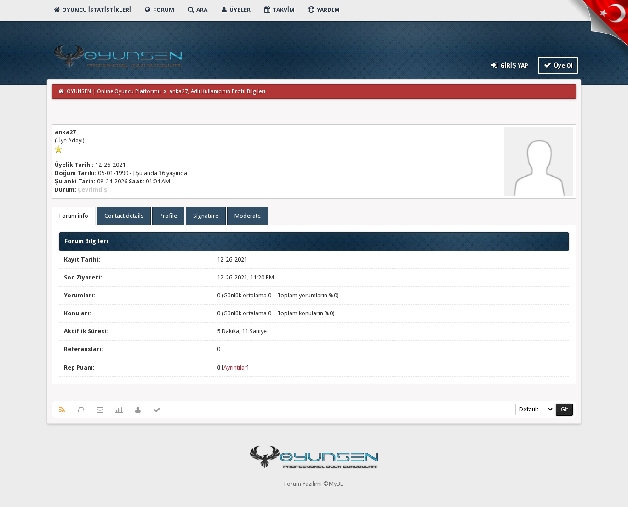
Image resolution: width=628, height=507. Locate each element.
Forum (163, 9)
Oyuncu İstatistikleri (96, 9)
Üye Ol (563, 65)
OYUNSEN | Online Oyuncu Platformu (114, 91)
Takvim (283, 9)
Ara (201, 9)
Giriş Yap (513, 65)
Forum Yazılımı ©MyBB (314, 483)
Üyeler (239, 9)
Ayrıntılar (235, 367)
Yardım (327, 9)
